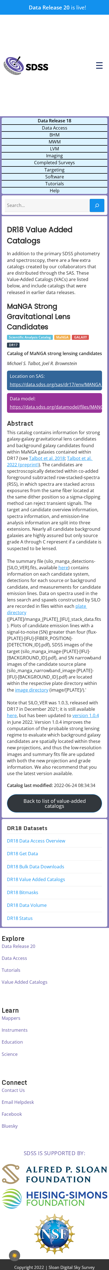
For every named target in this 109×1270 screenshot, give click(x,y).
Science (10, 1054)
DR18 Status (20, 918)
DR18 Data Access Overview (36, 841)
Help (55, 191)
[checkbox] (14, 1255)
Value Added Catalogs (25, 982)
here (63, 568)
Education (12, 1042)
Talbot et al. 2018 (47, 458)
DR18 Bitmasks (22, 892)
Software (54, 177)
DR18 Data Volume (27, 905)
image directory (31, 690)
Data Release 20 (49, 7)
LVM (54, 149)
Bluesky (10, 1126)
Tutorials (54, 184)
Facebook (12, 1114)
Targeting (54, 170)
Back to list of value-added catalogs (54, 803)
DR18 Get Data (22, 854)
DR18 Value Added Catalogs (36, 879)
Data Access (54, 128)
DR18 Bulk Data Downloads (35, 867)
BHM (54, 135)
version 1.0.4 (85, 715)
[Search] (97, 205)
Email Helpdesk (18, 1102)
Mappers (11, 1018)
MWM (55, 142)
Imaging (54, 156)
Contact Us (13, 1090)
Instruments (15, 1030)
